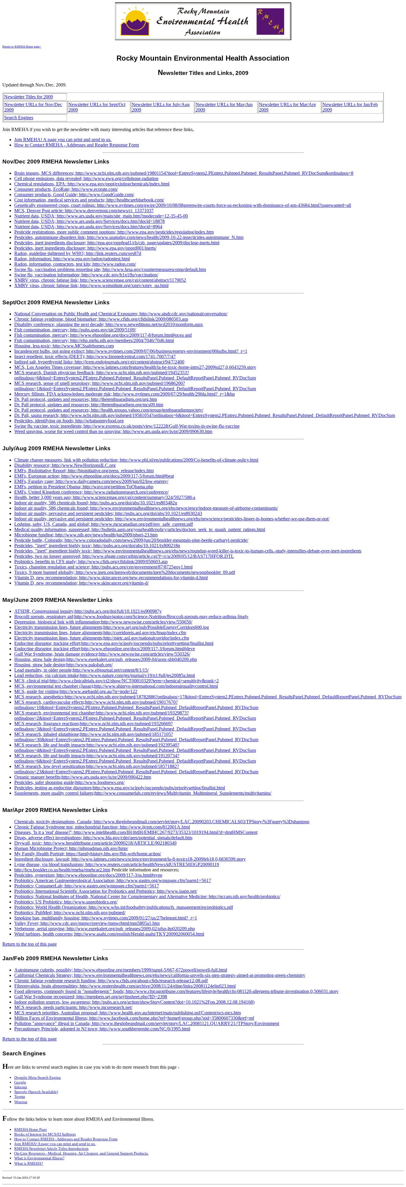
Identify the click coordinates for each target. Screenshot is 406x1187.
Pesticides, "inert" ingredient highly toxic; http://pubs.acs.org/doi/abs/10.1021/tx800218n (97, 545)
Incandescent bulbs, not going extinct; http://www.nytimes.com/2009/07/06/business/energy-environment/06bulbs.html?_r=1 (130, 351)
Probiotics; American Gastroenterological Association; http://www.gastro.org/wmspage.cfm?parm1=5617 (112, 880)
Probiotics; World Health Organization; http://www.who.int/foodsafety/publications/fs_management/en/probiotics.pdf (123, 907)
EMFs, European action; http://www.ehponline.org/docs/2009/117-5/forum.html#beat (94, 475)
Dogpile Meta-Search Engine (37, 1077)
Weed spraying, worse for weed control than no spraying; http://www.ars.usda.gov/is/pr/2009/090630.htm (113, 431)
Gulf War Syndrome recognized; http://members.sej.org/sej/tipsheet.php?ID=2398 (90, 996)
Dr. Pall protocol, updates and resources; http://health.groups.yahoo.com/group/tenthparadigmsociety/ (108, 410)
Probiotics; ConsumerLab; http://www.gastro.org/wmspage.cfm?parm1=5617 (86, 885)
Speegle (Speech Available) (36, 1092)
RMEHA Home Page (30, 1129)
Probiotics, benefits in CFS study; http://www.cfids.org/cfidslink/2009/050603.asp (91, 561)
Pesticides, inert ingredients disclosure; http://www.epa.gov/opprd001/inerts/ (85, 248)
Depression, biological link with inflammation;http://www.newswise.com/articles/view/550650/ (103, 621)
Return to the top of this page (29, 944)
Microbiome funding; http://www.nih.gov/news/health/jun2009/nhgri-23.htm (86, 534)
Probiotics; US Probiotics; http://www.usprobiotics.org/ (65, 901)
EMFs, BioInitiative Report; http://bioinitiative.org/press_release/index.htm (84, 470)
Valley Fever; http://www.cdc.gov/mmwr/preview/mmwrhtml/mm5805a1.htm (87, 923)
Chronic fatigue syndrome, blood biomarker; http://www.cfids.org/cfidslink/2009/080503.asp (101, 319)
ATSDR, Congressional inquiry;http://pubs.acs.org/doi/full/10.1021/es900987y (88, 611)
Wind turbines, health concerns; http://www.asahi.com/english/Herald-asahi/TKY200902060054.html (109, 933)
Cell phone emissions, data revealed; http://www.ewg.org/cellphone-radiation (86, 178)
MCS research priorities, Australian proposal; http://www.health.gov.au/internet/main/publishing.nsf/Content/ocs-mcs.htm (127, 1012)
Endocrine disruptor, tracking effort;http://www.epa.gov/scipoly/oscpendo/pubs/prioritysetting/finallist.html (113, 643)
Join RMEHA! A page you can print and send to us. (62, 139)
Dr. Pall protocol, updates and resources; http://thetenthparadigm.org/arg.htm (85, 399)
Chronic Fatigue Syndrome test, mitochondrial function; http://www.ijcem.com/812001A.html (102, 826)
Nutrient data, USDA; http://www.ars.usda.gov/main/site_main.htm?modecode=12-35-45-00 (101, 215)
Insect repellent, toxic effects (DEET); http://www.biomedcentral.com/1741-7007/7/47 (95, 356)
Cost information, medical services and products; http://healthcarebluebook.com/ (89, 199)
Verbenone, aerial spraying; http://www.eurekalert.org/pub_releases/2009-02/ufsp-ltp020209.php (104, 928)
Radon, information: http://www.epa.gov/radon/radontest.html (72, 258)
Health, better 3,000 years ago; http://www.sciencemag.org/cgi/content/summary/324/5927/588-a (104, 497)
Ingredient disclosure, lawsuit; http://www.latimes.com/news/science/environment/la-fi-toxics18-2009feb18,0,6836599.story (130, 859)
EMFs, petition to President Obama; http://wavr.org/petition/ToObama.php (83, 486)
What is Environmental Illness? (39, 1158)
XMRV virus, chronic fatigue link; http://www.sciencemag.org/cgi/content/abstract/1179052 (100, 280)
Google (20, 1082)
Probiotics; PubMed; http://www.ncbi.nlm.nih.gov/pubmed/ (69, 912)
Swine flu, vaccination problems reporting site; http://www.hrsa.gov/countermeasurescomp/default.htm (110, 269)
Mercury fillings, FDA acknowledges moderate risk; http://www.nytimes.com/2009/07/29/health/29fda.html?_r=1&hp (124, 393)
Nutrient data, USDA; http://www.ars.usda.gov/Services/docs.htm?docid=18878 (89, 221)
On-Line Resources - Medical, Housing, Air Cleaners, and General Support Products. (81, 1153)
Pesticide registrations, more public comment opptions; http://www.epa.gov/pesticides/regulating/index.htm (114, 231)
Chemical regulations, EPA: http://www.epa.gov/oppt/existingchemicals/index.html (91, 183)
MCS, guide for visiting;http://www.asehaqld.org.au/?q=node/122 (75, 691)
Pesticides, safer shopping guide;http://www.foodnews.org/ (69, 782)
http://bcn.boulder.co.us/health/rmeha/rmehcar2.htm (62, 869)
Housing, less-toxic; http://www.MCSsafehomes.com (64, 345)
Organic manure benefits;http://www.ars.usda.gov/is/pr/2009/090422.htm (82, 777)
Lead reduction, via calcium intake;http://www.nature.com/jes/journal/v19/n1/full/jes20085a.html (104, 675)
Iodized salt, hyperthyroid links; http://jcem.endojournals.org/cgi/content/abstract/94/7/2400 (99, 361)
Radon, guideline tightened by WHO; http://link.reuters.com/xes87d (77, 253)
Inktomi (20, 1087)
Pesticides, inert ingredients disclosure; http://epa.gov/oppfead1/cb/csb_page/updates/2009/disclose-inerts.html (116, 242)
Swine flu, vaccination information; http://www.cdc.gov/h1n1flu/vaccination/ (86, 274)
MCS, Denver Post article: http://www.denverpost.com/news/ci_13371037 (84, 210)
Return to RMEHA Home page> (21, 46)
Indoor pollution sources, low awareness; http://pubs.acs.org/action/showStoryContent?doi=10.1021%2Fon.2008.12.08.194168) (134, 1002)
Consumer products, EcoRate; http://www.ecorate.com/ (66, 189)
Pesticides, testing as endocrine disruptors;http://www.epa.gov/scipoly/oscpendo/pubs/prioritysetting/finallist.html (119, 787)
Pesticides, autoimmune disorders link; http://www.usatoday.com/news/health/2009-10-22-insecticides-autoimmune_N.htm (128, 237)
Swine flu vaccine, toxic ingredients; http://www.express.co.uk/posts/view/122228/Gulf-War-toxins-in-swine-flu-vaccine (127, 426)
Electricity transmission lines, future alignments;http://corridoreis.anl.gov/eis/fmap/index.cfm (100, 632)
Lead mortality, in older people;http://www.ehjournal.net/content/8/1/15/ (81, 670)
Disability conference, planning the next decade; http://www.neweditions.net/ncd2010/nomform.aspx (108, 324)
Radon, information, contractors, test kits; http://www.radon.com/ (75, 264)
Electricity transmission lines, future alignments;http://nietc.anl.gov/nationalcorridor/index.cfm (101, 637)
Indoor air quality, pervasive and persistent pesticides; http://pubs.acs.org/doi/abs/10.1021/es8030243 (108, 513)
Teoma (19, 1096)
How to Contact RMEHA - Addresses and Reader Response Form (76, 144)
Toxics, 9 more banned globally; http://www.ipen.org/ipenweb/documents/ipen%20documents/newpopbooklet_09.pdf (124, 572)
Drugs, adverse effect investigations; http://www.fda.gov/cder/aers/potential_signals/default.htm (103, 837)
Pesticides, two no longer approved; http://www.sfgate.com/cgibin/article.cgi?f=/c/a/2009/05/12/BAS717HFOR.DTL (124, 556)
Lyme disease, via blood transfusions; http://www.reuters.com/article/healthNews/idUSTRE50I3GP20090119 (116, 864)
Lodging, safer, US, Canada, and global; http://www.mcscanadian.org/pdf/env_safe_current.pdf (103, 524)
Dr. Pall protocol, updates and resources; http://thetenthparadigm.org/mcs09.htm (88, 404)
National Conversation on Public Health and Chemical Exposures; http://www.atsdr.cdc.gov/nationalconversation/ (120, 313)
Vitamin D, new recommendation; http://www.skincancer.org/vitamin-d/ (81, 582)
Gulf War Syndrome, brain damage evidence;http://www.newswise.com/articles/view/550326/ (102, 654)
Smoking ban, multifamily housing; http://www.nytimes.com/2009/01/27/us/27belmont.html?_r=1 (105, 917)
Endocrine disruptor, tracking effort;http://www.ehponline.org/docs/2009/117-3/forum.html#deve (104, 648)
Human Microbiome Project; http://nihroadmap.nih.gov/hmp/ (71, 848)
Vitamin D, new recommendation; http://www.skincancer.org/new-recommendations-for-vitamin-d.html (111, 577)
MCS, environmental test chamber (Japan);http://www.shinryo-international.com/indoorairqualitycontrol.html (116, 686)
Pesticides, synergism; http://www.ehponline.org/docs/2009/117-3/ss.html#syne (88, 875)
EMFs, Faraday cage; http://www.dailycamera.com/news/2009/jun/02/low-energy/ (91, 481)
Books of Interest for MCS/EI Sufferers (45, 1134)
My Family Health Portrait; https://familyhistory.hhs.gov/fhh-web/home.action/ (87, 853)
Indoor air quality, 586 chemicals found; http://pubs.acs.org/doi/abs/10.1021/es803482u (95, 502)
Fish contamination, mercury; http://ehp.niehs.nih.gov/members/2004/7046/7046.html (94, 340)
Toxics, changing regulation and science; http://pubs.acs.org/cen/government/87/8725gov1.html (103, 566)
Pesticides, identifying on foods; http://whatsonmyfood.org (69, 420)
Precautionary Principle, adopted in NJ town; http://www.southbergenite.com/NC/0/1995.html (102, 1028)
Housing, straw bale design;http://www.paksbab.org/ (63, 664)
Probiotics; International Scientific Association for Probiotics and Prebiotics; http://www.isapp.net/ (105, 891)
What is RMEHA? (28, 1163)
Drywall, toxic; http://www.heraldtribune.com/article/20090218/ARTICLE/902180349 (95, 843)
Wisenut (20, 1102)
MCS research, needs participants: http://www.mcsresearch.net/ (73, 1007)
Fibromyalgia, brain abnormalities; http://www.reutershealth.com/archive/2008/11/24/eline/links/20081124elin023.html (125, 985)
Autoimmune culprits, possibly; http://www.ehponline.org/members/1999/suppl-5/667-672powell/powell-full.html (120, 969)
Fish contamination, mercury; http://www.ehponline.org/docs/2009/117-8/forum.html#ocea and (103, 335)
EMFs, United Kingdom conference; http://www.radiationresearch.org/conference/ (91, 492)
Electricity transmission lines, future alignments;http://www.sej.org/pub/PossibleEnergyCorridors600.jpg (111, 627)
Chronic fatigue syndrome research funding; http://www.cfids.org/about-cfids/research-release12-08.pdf (111, 980)
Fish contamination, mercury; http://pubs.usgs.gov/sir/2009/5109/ (75, 329)
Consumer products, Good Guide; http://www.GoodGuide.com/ (74, 194)
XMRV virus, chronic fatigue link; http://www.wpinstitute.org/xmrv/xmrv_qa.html (91, 285)
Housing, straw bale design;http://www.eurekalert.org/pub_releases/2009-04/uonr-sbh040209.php (105, 659)
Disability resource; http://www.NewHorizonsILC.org (65, 465)
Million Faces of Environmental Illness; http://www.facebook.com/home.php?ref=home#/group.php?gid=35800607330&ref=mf (134, 1018)
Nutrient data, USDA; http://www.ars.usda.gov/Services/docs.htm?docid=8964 (88, 226)
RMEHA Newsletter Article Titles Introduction (51, 1148)
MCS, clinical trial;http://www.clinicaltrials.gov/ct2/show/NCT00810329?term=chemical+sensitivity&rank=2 (116, 680)
